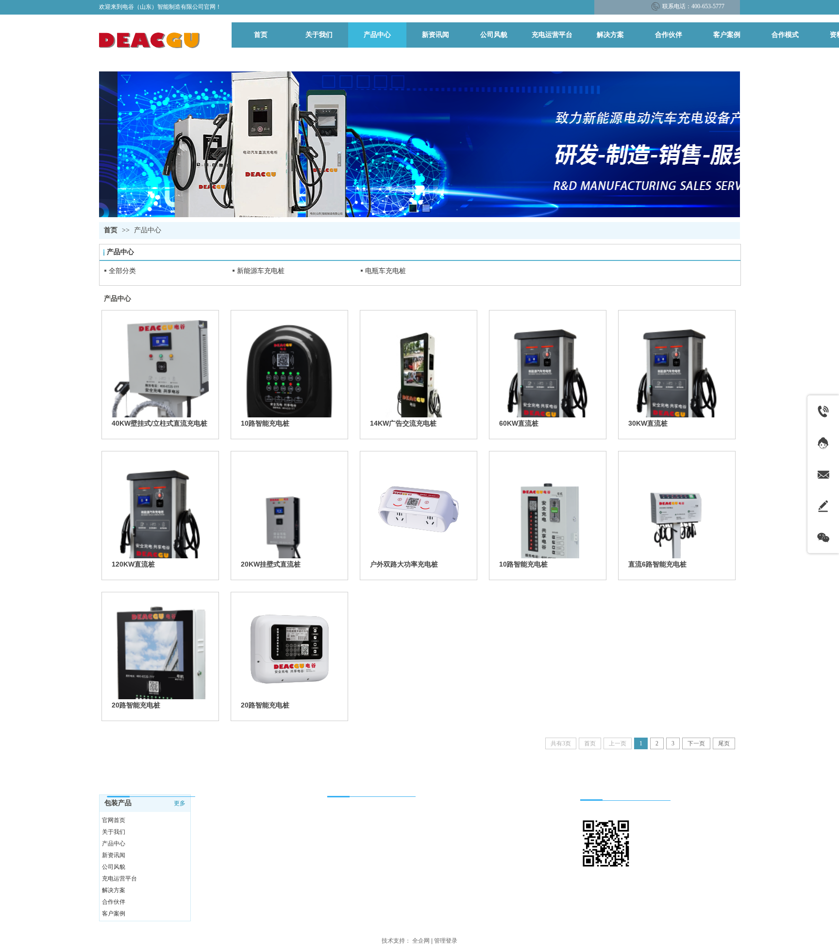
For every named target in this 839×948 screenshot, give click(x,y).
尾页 (724, 743)
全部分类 (122, 271)
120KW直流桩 (133, 564)
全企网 (421, 940)
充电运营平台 (119, 878)
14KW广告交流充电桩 (403, 423)
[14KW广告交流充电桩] (418, 368)
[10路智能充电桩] (289, 368)
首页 (110, 230)
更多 (179, 803)
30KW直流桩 (648, 423)
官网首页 (113, 820)
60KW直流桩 (518, 423)
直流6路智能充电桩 (657, 564)
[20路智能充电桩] (160, 650)
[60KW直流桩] (547, 368)
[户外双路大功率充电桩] (418, 509)
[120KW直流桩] (160, 509)
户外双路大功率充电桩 (404, 564)
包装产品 (118, 803)
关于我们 (113, 831)
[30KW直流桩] (676, 368)
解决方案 (113, 890)
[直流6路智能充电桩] (676, 509)
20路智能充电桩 (136, 705)
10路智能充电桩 (265, 423)
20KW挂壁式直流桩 (271, 564)
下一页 (696, 743)
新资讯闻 (113, 855)
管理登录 (445, 940)
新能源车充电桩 (261, 271)
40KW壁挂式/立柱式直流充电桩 (159, 423)
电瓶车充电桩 (385, 271)
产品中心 (147, 230)
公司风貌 (113, 866)
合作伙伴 (113, 901)
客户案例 (113, 913)
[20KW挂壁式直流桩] (289, 509)
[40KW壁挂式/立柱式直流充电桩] (160, 368)
